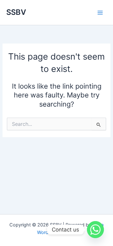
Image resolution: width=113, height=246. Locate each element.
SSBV (16, 12)
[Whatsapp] (95, 229)
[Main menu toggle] (100, 12)
